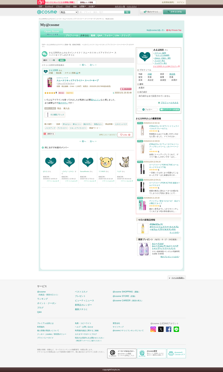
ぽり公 (45, 171)
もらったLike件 (162, 55)
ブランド (59, 6)
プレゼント (80, 296)
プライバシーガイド (45, 338)
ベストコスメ (132, 6)
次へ (92, 65)
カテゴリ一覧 (120, 6)
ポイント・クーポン (46, 303)
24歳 (150, 74)
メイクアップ (50, 128)
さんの (166, 66)
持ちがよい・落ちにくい (72, 124)
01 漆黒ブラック (57, 115)
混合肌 (172, 74)
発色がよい (98, 124)
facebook (168, 329)
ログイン (180, 2)
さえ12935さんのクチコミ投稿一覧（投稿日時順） (64, 44)
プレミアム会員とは (45, 323)
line (176, 329)
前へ (84, 65)
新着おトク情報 (86, 2)
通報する (49, 133)
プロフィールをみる (169, 102)
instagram (153, 329)
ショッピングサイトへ (126, 89)
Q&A (75, 6)
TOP (40, 6)
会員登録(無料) (168, 2)
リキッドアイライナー (65, 83)
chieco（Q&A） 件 (162, 58)
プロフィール (72, 35)
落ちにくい (96, 100)
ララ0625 (102, 171)
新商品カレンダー (83, 305)
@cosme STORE (124, 296)
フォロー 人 (159, 61)
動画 (93, 35)
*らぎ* (119, 171)
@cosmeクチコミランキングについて (128, 330)
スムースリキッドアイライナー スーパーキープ (78, 80)
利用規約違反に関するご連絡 (87, 330)
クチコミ (84, 35)
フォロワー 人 (160, 63)
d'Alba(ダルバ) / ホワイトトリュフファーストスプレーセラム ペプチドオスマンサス (164, 226)
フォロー (108, 35)
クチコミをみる (52, 181)
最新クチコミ (81, 309)
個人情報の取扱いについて (48, 330)
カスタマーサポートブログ (86, 334)
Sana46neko (85, 171)
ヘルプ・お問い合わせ (84, 327)
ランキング (49, 6)
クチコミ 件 (160, 53)
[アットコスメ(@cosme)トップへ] (47, 13)
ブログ (67, 6)
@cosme (48, 293)
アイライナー (62, 128)
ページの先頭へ (178, 278)
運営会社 (116, 323)
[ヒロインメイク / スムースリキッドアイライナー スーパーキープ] (49, 86)
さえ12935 (53, 70)
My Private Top (175, 30)
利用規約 (40, 327)
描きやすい (63, 103)
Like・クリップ (122, 35)
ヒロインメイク (62, 78)
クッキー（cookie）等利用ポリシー (51, 334)
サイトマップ (118, 327)
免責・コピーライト (83, 323)
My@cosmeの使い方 (155, 30)
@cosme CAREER (128, 300)
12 (77, 73)
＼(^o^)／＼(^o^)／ (68, 171)
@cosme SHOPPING (126, 291)
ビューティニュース (84, 300)
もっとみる (174, 232)
